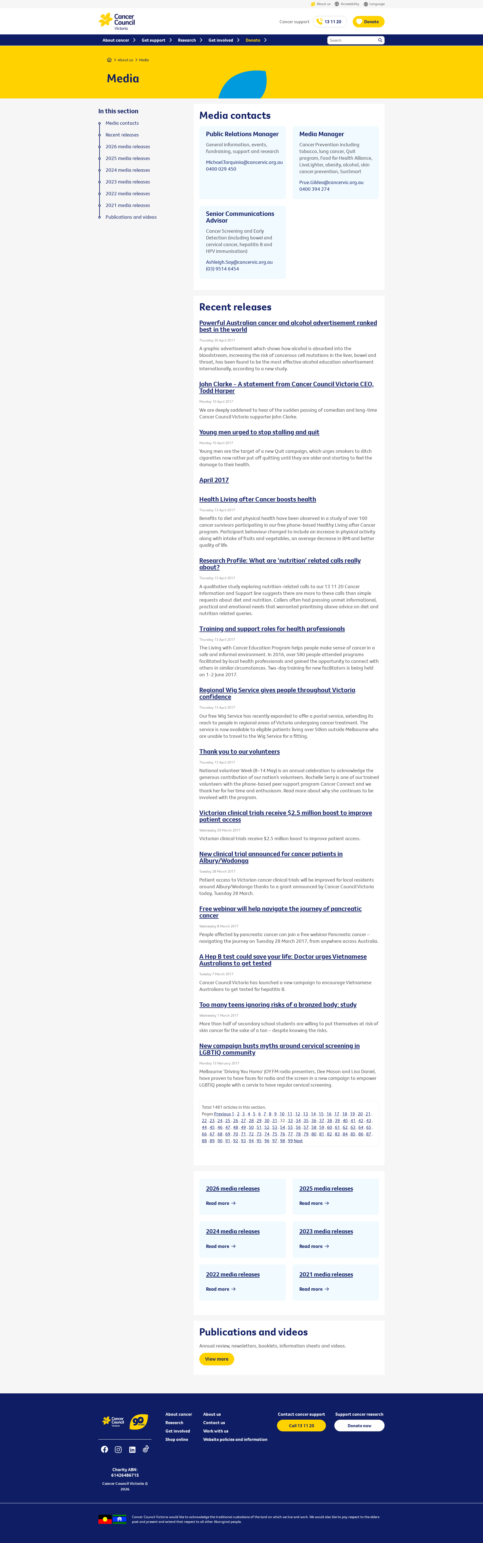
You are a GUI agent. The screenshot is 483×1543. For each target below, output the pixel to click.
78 (298, 1134)
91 (227, 1140)
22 (204, 1120)
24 (219, 1120)
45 (212, 1127)
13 (305, 1113)
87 (368, 1134)
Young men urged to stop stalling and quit (259, 432)
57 (306, 1127)
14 (313, 1113)
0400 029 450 (221, 169)
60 (329, 1127)
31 (274, 1120)
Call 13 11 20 (301, 1425)
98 (282, 1140)
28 (251, 1120)
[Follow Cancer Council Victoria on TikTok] (145, 1453)
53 (274, 1127)
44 (204, 1127)
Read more (217, 1203)
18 (344, 1113)
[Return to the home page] (116, 28)
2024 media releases (233, 1231)
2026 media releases (233, 1188)
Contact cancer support (301, 1414)
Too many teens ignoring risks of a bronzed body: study (278, 1004)
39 (337, 1120)
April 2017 (214, 479)
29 (259, 1120)
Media (144, 59)
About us (323, 3)
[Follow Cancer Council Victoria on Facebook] (104, 1453)
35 (306, 1120)
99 (290, 1140)
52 (266, 1127)
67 (212, 1134)
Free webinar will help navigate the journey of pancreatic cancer (280, 911)
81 (321, 1134)
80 (313, 1134)
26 (235, 1120)
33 (290, 1120)
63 (353, 1127)
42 (360, 1120)
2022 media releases (233, 1274)
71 (243, 1134)
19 (352, 1113)
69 (227, 1134)
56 (298, 1127)
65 (368, 1127)
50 (251, 1127)
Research (174, 1422)
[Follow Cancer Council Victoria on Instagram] (118, 1453)
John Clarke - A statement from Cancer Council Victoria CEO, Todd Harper (286, 387)
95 (259, 1140)
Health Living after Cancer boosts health (257, 499)
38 (329, 1120)
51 (259, 1127)
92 (235, 1140)
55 (290, 1127)
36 (313, 1120)
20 (360, 1113)
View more (216, 1359)
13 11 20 (333, 21)
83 (337, 1134)
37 (321, 1120)
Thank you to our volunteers (239, 751)
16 (329, 1113)
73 (259, 1134)
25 (227, 1120)
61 (337, 1127)
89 (212, 1140)
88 (204, 1140)
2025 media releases (326, 1188)
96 (266, 1140)
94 (251, 1140)
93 (243, 1140)
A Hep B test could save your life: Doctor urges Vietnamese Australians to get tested (283, 959)
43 (368, 1120)
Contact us (214, 1422)
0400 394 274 (314, 189)
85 (353, 1134)
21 (368, 1113)
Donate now (359, 1425)
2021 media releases (326, 1274)
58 (313, 1127)
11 (289, 1113)
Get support (153, 40)
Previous (222, 1113)
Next (298, 1140)
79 (306, 1134)
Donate (371, 21)
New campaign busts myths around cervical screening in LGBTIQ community (279, 1048)
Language (377, 3)
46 (219, 1127)
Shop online (176, 1439)
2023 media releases (326, 1231)
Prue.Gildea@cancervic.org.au (331, 182)
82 (329, 1134)
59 (321, 1127)
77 (290, 1134)
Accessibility (350, 3)
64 (360, 1127)
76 (282, 1134)
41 (353, 1120)
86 (360, 1134)
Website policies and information (235, 1439)
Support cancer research (359, 1414)
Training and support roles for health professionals (272, 628)
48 (235, 1127)
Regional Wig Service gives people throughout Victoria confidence (277, 693)
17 (336, 1113)
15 (321, 1113)
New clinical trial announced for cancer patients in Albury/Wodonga (271, 856)
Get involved (177, 1431)
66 (204, 1134)
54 (282, 1127)
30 (266, 1120)
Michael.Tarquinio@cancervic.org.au (244, 162)
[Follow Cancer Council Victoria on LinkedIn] (132, 1453)
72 (251, 1134)
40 (345, 1120)
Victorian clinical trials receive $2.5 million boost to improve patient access (285, 815)
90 (219, 1140)
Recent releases (122, 135)
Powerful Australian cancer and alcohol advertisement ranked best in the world (288, 325)
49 (243, 1127)
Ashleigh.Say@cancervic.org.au (239, 262)
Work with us (215, 1431)
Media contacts (122, 123)
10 (282, 1113)
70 (235, 1134)
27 (243, 1120)
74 (266, 1134)
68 (219, 1134)
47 (227, 1127)
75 (274, 1134)
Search (380, 40)
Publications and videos (131, 217)
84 (345, 1134)
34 (298, 1120)
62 (345, 1127)
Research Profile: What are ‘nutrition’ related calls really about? (280, 563)
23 (212, 1120)
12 (297, 1113)
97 (274, 1140)
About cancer (178, 1414)
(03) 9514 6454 (222, 268)
